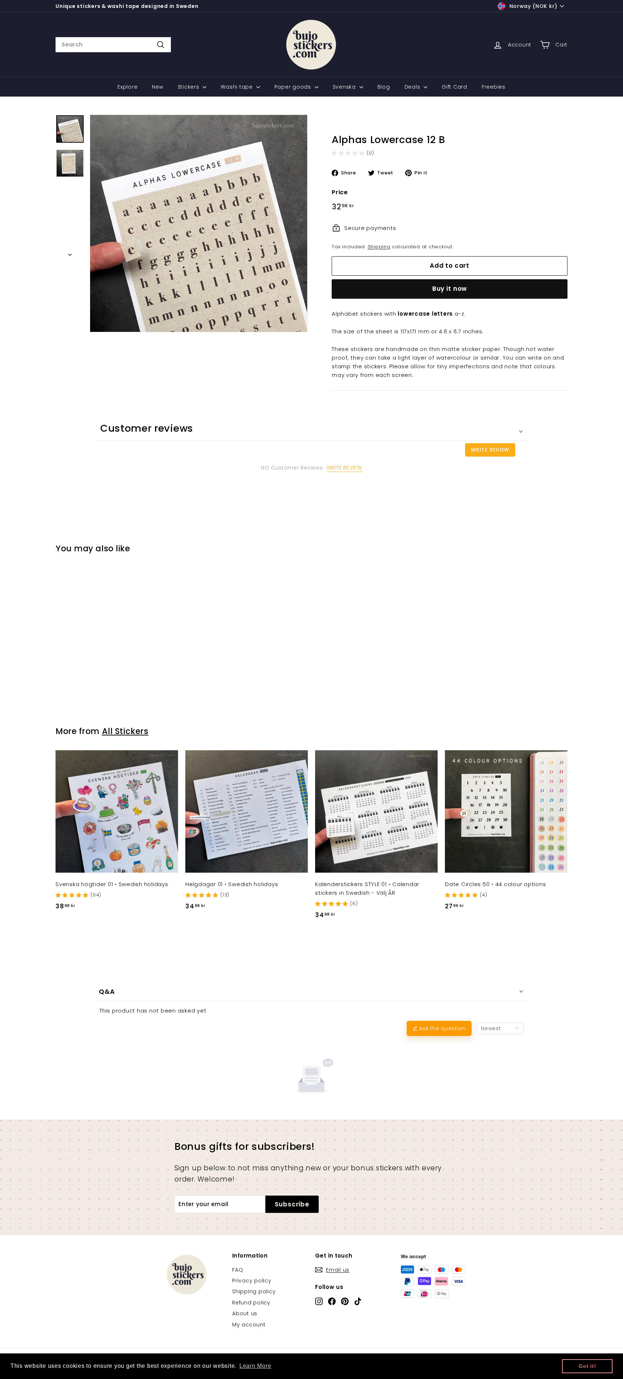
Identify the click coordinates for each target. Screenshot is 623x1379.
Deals (413, 86)
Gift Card (454, 86)
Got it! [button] (587, 1366)
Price (340, 192)
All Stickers (125, 731)
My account (249, 1324)
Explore (127, 86)
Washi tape (237, 86)
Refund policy (251, 1302)
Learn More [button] (255, 1366)
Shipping (379, 247)
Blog (383, 86)
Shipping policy (253, 1291)
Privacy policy (251, 1280)
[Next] (70, 252)
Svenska (345, 86)
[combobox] (113, 44)
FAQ (237, 1269)
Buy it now (449, 288)
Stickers (189, 86)
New (157, 86)
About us (244, 1313)
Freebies (493, 86)
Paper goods (293, 86)
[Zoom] (198, 223)
